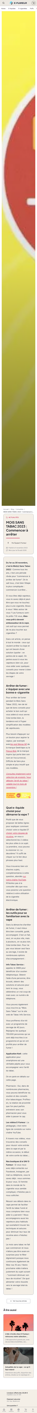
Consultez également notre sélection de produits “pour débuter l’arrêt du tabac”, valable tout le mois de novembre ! (18, 781)
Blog (12, 509)
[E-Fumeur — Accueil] (18, 3)
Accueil (6, 509)
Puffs (32, 8)
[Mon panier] (33, 3)
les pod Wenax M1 (18, 744)
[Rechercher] (3, 3)
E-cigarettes (22, 8)
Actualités (19, 509)
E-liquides (11, 8)
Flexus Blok (11, 751)
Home (3, 8)
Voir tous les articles (20, 1301)
